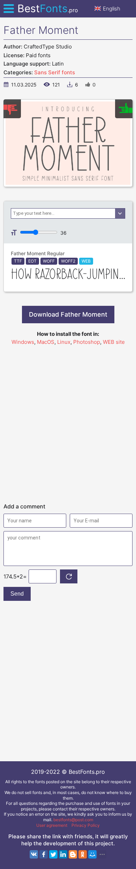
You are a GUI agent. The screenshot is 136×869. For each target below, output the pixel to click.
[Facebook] (43, 854)
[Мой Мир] (92, 854)
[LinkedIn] (63, 854)
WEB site (114, 342)
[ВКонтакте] (34, 854)
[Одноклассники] (82, 854)
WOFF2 (68, 261)
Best (47, 8)
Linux (63, 342)
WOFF (49, 261)
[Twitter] (53, 854)
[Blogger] (73, 854)
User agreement (51, 825)
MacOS (45, 342)
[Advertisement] (68, 421)
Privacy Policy (85, 825)
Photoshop (86, 342)
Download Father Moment (68, 314)
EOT (32, 261)
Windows (23, 342)
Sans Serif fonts (54, 72)
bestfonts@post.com (73, 819)
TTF (18, 261)
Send (17, 594)
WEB (86, 261)
